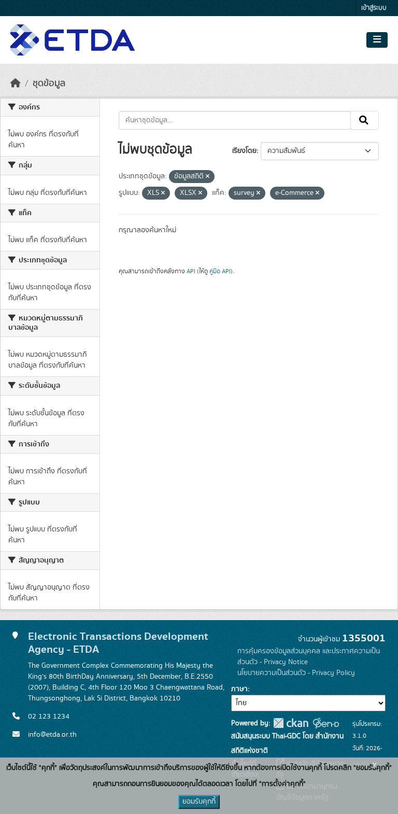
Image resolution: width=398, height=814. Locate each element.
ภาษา (239, 689)
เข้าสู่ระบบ (374, 8)
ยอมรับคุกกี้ (199, 801)
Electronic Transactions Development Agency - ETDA (118, 643)
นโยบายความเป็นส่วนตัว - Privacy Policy (296, 673)
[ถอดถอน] (207, 177)
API (191, 271)
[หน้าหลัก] (15, 83)
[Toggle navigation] (377, 40)
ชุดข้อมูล (49, 83)
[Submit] (364, 120)
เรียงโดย (244, 151)
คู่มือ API (220, 271)
